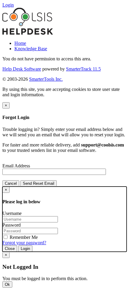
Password (11, 225)
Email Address (16, 165)
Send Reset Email (38, 183)
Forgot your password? (24, 242)
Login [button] (8, 4)
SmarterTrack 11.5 (83, 68)
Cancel (11, 183)
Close (10, 248)
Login (25, 248)
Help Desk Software (21, 68)
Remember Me (23, 237)
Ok (7, 284)
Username (12, 213)
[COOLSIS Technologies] (27, 33)
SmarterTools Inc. (46, 79)
